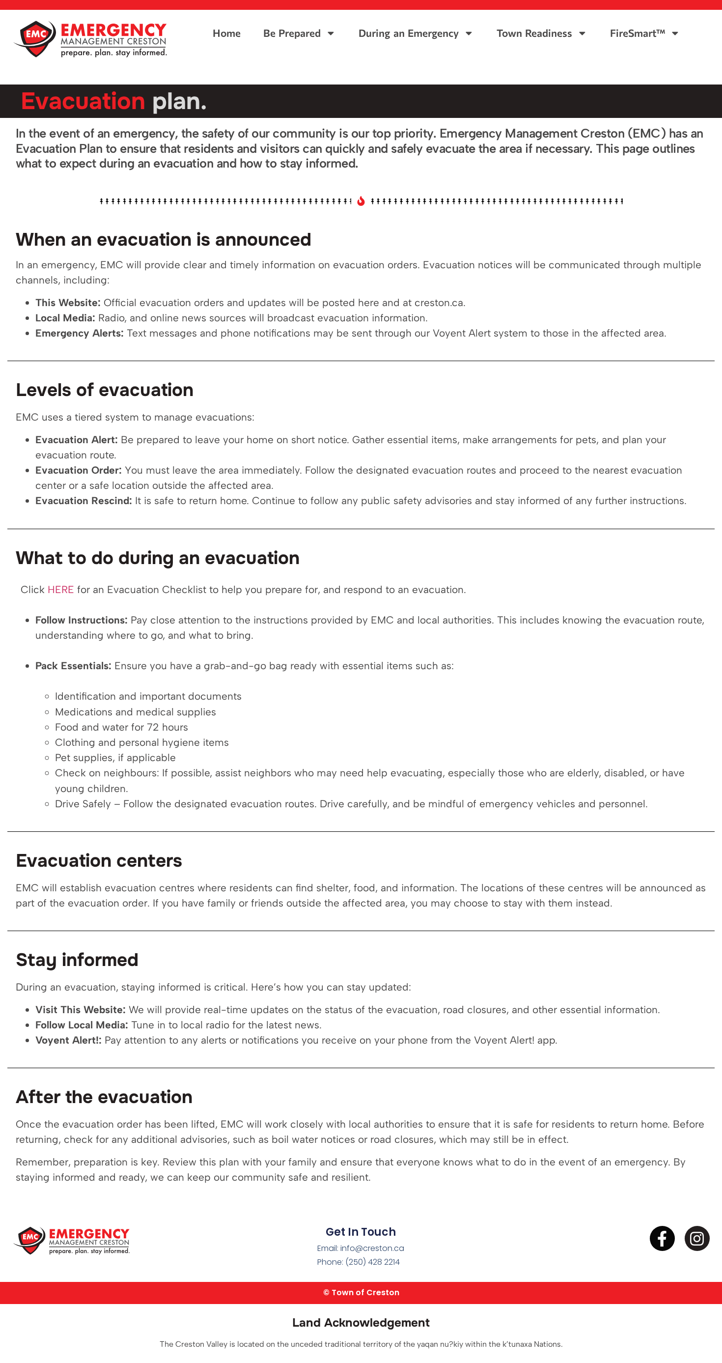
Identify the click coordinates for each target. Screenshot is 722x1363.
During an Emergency (408, 33)
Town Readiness (534, 33)
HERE (61, 589)
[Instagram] (697, 1238)
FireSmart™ (637, 33)
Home (227, 33)
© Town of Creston (361, 1292)
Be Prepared (292, 33)
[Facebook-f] (662, 1238)
